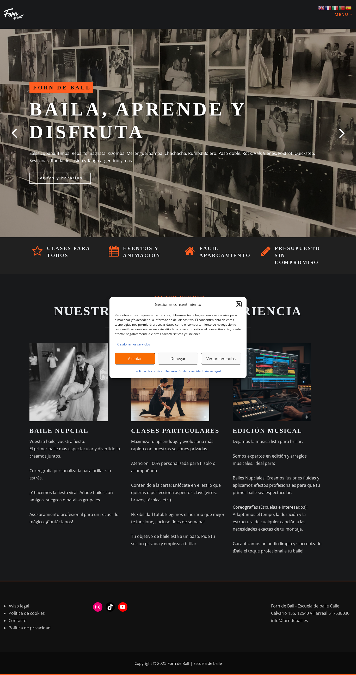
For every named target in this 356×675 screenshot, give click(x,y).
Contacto (18, 620)
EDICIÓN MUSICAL (267, 430)
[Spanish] (348, 7)
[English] (321, 7)
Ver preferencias (221, 358)
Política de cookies (149, 371)
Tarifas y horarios (60, 178)
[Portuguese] (342, 7)
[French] (328, 7)
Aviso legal (213, 371)
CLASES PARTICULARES (175, 430)
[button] (238, 304)
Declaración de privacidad (183, 371)
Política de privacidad (30, 628)
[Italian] (335, 7)
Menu (342, 14)
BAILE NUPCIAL (59, 430)
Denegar (178, 358)
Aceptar (135, 358)
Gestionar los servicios (133, 344)
